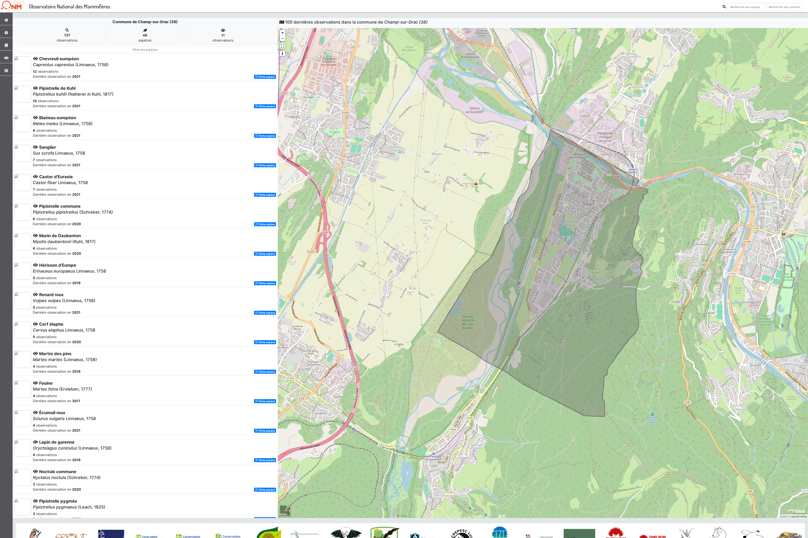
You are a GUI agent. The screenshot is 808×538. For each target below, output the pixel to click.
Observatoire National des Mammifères (69, 6)
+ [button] (283, 33)
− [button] (283, 38)
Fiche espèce (266, 76)
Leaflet (783, 516)
